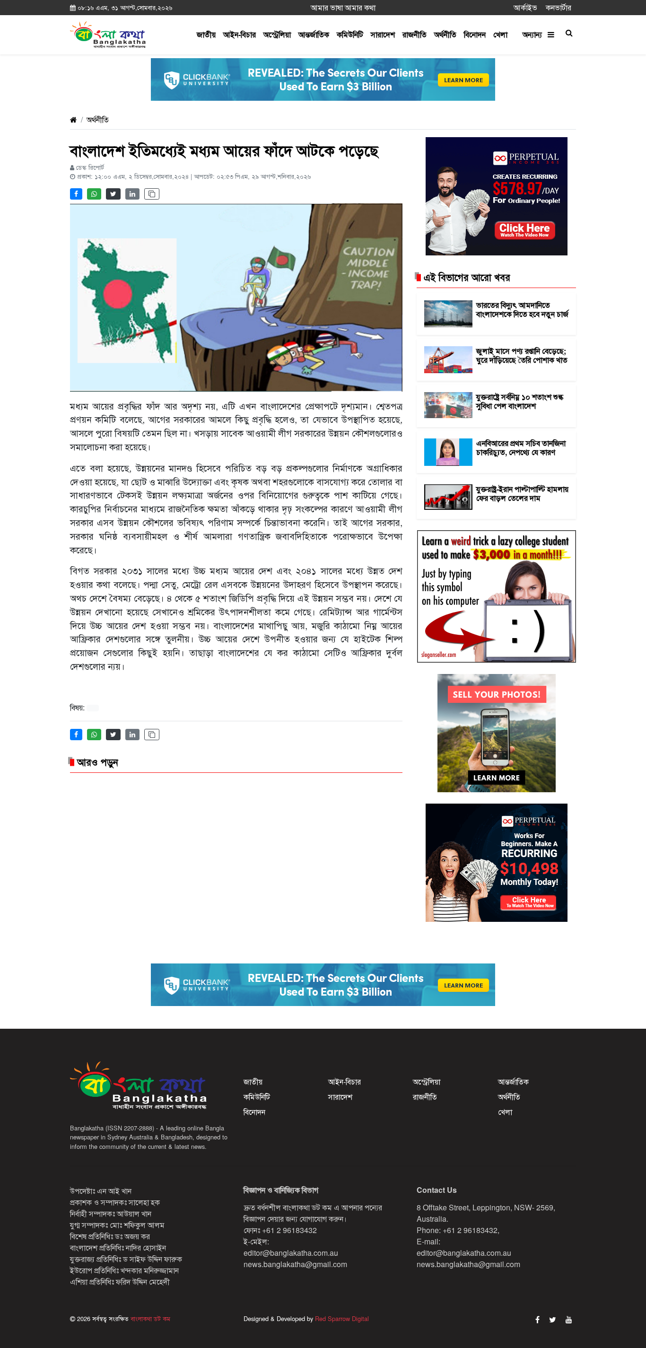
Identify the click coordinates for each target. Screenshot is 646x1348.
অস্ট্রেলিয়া (277, 34)
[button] (569, 32)
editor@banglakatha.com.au (291, 1252)
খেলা (500, 34)
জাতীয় (206, 34)
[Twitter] (552, 1319)
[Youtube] (569, 1319)
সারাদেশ (383, 34)
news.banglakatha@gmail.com (295, 1264)
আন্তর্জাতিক (313, 34)
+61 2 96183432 (289, 1230)
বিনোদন (475, 34)
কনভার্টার (558, 7)
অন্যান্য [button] (535, 34)
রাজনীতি (414, 34)
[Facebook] (537, 1319)
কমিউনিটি (350, 34)
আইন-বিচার (239, 34)
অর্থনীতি (445, 34)
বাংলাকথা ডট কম (149, 1318)
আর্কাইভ (525, 7)
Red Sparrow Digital (342, 1318)
